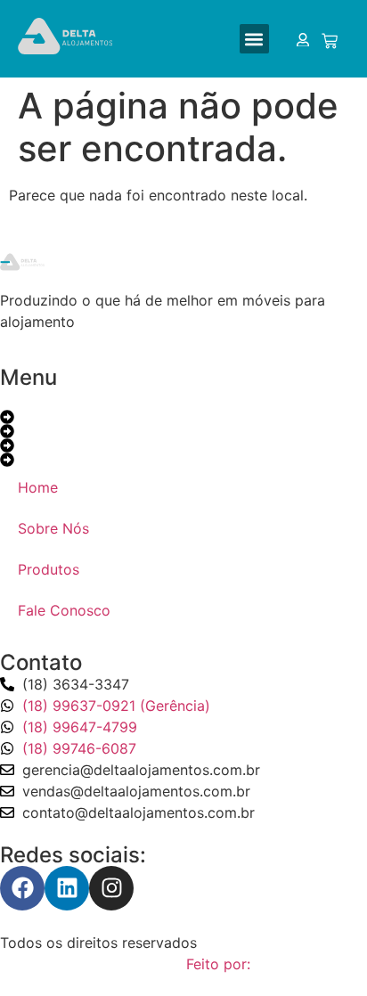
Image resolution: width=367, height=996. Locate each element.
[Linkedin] (67, 888)
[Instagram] (111, 888)
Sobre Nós (53, 528)
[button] (254, 38)
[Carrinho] (328, 41)
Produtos (48, 569)
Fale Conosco (64, 610)
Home (38, 487)
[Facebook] (22, 888)
